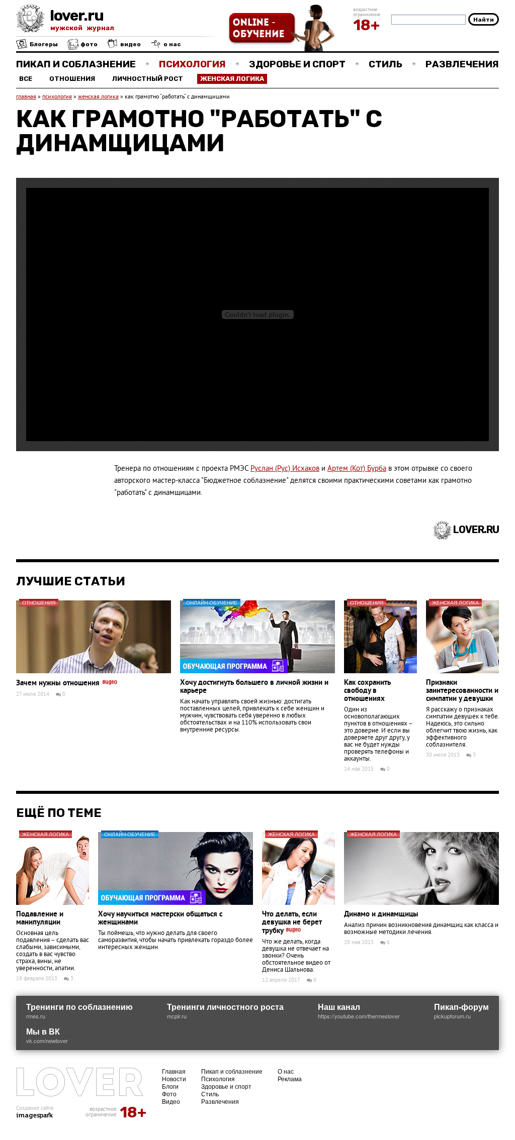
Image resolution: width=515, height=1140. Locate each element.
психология (57, 97)
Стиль (385, 64)
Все (25, 78)
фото (88, 44)
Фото (169, 1093)
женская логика (98, 97)
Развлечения (462, 64)
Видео (171, 1101)
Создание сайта (34, 1108)
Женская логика (232, 78)
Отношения (72, 78)
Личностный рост (147, 78)
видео (130, 44)
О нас (286, 1071)
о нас (171, 44)
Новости (174, 1078)
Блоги (170, 1086)
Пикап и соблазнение (76, 64)
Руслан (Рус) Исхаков (284, 469)
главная (26, 97)
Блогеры (43, 44)
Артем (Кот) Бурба (356, 469)
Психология (192, 64)
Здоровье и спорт (297, 64)
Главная (174, 1071)
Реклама (290, 1078)
